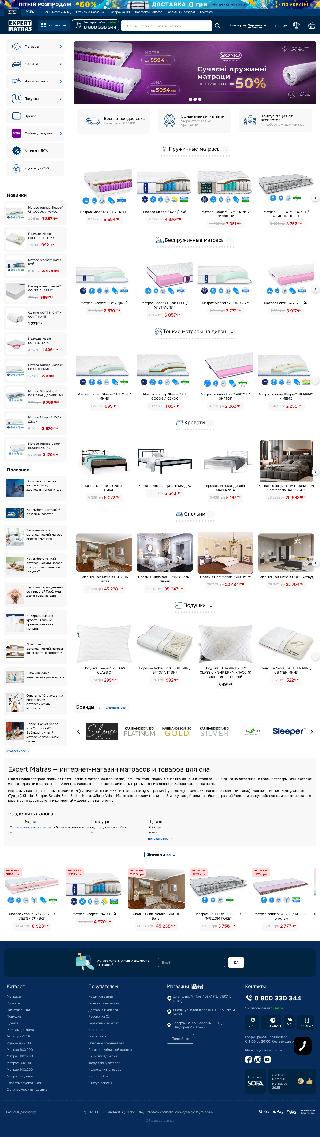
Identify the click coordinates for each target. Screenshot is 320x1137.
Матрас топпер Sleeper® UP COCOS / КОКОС (45, 209)
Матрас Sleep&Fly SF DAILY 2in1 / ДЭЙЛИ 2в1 (45, 393)
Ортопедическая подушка (27, 1089)
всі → (171, 854)
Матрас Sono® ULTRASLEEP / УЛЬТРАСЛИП (165, 305)
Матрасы (32, 46)
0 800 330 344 (100, 27)
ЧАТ (290, 1024)
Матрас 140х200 (20, 1069)
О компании (97, 1036)
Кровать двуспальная (24, 1083)
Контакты (207, 12)
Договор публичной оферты (110, 1050)
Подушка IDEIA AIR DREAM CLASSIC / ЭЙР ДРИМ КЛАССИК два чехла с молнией (225, 672)
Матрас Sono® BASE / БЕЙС (286, 303)
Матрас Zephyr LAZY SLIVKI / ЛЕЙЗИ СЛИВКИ (32, 916)
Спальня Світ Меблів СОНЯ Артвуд (286, 577)
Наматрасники (36, 81)
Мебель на (255, 1077)
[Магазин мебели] (30, 12)
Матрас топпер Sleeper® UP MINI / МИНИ (45, 367)
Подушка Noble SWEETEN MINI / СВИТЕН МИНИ (286, 670)
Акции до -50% (36, 151)
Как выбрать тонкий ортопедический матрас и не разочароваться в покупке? (44, 565)
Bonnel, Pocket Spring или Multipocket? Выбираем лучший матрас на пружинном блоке (42, 732)
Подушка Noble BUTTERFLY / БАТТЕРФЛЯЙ (39, 341)
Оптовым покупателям (106, 1043)
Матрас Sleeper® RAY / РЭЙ (44, 262)
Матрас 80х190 (19, 1063)
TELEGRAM (273, 1026)
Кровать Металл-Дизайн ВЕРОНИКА (104, 488)
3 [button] (199, 99)
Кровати (31, 64)
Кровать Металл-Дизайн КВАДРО (164, 486)
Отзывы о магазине (90, 12)
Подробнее (180, 1038)
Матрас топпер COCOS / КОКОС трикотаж (281, 916)
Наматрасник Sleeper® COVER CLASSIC (44, 288)
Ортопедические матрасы (30, 827)
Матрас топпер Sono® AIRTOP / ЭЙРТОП (225, 396)
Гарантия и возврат (181, 12)
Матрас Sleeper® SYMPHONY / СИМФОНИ (225, 214)
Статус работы (100, 1083)
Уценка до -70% (37, 168)
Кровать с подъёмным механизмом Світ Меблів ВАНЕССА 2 (286, 488)
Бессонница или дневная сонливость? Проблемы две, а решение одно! (44, 591)
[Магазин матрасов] (12, 12)
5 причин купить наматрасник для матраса (45, 675)
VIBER (253, 1026)
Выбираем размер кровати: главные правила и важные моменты (39, 622)
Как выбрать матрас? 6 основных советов (43, 512)
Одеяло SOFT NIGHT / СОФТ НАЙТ (44, 315)
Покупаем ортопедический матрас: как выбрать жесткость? (44, 648)
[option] (195, 72)
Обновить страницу (160, 1120)
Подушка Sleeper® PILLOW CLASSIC (104, 670)
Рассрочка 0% (119, 12)
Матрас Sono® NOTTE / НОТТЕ (104, 212)
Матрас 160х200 (20, 1050)
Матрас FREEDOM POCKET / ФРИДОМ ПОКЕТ (286, 214)
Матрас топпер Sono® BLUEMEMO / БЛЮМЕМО (44, 446)
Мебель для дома (38, 133)
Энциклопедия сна (102, 1056)
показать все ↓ (160, 838)
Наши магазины (57, 12)
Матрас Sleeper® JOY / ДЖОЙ (44, 419)
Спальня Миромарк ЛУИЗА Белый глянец (164, 579)
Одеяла (30, 116)
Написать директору (21, 1112)
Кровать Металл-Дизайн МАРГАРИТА (225, 488)
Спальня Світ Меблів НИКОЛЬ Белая (104, 579)
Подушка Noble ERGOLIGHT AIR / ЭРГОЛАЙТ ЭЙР (41, 236)
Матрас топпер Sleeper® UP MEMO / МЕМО (286, 396)
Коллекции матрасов (104, 1069)
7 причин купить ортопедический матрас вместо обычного (44, 534)
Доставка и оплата (148, 12)
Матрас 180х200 (20, 1056)
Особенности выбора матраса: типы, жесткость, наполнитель (44, 485)
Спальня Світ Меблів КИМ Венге (225, 577)
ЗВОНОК (307, 1026)
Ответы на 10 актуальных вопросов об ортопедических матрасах (44, 701)
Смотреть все (16, 751)
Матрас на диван (20, 1076)
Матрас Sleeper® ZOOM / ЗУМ (225, 303)
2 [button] (195, 99)
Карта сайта (98, 1076)
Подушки (32, 99)
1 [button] (190, 99)
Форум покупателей (104, 1063)
